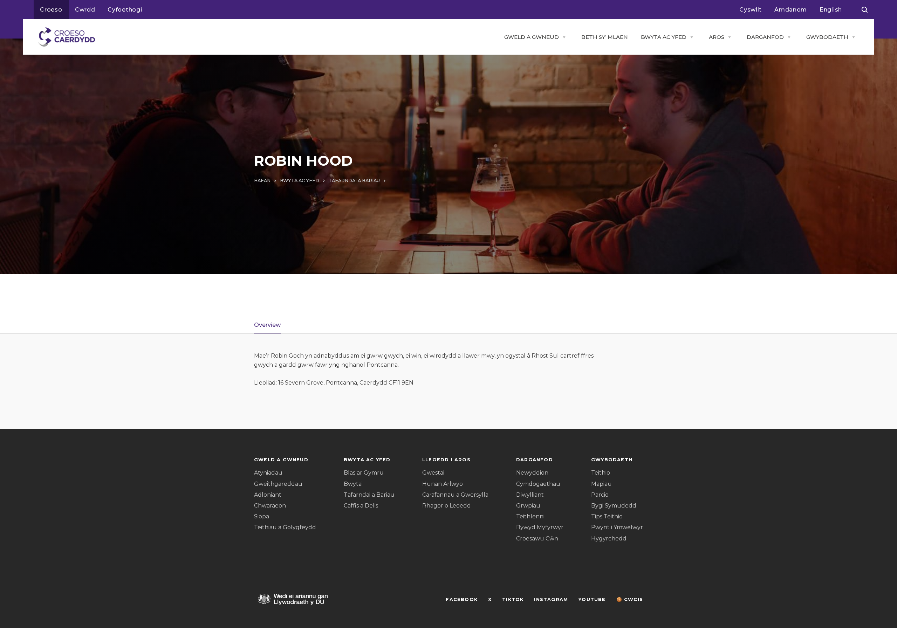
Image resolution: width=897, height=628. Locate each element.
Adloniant (267, 494)
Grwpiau (528, 505)
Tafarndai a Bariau (369, 494)
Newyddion (532, 472)
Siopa (261, 516)
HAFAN (262, 180)
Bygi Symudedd (613, 505)
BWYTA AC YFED (663, 37)
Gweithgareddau (278, 484)
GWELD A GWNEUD (531, 37)
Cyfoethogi (125, 9)
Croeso (51, 9)
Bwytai (353, 484)
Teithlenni (530, 516)
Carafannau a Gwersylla (455, 494)
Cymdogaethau (538, 484)
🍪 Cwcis (629, 599)
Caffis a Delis (361, 505)
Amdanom (790, 9)
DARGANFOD (765, 37)
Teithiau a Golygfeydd (285, 527)
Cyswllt (750, 9)
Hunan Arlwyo (442, 484)
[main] (448, 314)
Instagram (551, 599)
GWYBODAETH (827, 37)
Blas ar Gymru (364, 472)
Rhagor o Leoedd (446, 505)
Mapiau (601, 484)
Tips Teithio (607, 516)
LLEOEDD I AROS (446, 459)
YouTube (591, 599)
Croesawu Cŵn (537, 538)
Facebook (462, 599)
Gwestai (433, 472)
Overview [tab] (267, 325)
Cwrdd (85, 9)
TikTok (512, 599)
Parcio (600, 494)
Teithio (600, 472)
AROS (716, 37)
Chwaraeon (270, 505)
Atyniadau (268, 472)
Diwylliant (530, 494)
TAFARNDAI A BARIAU (354, 180)
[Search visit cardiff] (864, 9)
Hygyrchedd (608, 538)
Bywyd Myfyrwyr (539, 527)
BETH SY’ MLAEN (604, 37)
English (831, 9)
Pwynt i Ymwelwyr (617, 527)
